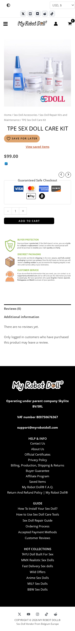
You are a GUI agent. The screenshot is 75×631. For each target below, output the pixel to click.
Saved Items (37, 482)
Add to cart (29, 221)
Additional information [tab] (21, 317)
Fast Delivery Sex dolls (37, 566)
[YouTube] (28, 614)
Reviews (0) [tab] (12, 309)
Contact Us (37, 443)
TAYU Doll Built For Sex (37, 554)
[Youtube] (30, 14)
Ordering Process (37, 526)
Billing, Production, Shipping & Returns (37, 465)
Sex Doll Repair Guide (37, 520)
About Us (37, 449)
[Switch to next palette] (8, 5)
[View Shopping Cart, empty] (69, 23)
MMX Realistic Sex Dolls (37, 560)
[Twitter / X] (23, 14)
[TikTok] (52, 14)
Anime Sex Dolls (37, 578)
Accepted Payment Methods (37, 532)
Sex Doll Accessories (25, 115)
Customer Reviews (37, 538)
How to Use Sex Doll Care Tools (37, 514)
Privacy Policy (37, 460)
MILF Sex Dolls (37, 584)
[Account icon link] (55, 23)
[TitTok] (46, 614)
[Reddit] (45, 14)
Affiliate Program (37, 476)
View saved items (37, 147)
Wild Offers (37, 572)
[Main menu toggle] (5, 23)
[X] (19, 614)
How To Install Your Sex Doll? (37, 508)
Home (7, 115)
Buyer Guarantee (37, 471)
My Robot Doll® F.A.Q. (37, 487)
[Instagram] (37, 614)
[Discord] (38, 14)
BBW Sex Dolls (37, 589)
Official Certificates (37, 454)
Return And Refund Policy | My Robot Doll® (37, 492)
